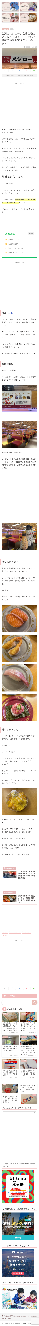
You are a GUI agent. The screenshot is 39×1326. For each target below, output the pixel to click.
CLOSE (31, 233)
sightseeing (27, 932)
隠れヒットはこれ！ (17, 253)
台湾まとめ (5, 29)
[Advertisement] (19, 105)
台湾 (11, 240)
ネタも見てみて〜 (16, 248)
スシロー (18, 240)
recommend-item (15, 932)
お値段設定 (13, 244)
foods (5, 932)
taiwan (6, 935)
